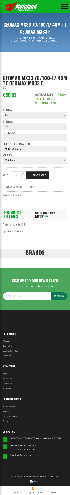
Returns (6, 421)
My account (7, 379)
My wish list (8, 388)
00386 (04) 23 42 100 (27, 445)
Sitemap (6, 374)
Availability (44, 94)
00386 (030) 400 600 (27, 449)
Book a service (9, 406)
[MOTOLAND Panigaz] (21, 6)
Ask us (6, 411)
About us (6, 341)
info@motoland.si (24, 455)
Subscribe (59, 296)
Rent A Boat (7, 356)
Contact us (7, 384)
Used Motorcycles (10, 351)
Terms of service (10, 416)
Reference (9, 224)
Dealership (7, 346)
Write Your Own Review (45, 214)
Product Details (12, 214)
